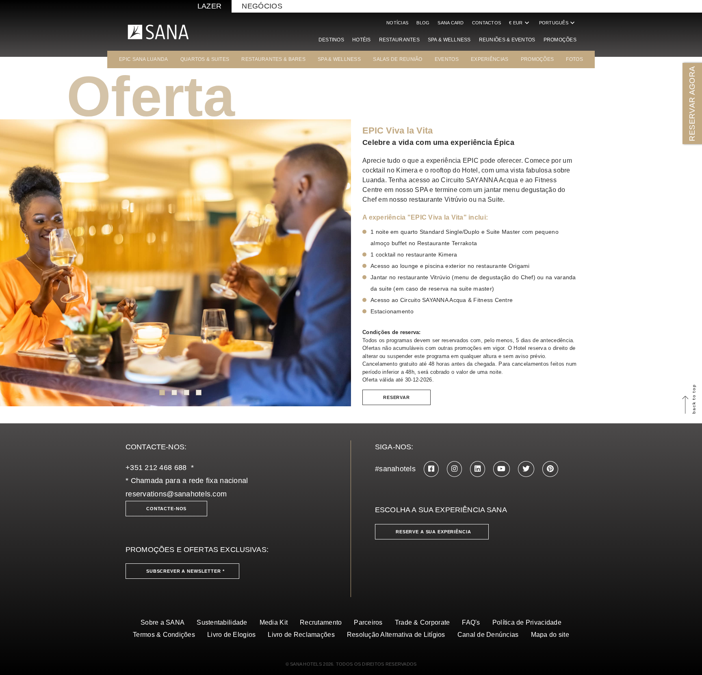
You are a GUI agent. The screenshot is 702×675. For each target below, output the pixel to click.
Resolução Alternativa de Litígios (396, 634)
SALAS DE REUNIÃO (397, 59)
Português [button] (557, 23)
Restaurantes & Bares (273, 59)
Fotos (574, 59)
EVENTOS (447, 59)
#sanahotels (395, 469)
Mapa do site (550, 634)
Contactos (486, 22)
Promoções (560, 40)
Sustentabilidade (222, 622)
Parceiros (368, 622)
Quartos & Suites (204, 59)
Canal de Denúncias (488, 634)
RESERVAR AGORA (692, 103)
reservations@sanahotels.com (176, 494)
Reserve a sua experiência (433, 531)
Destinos (331, 40)
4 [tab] (199, 392)
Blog (422, 22)
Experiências (489, 59)
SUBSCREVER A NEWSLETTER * (185, 571)
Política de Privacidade (526, 622)
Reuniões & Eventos (507, 40)
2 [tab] (174, 392)
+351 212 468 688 (156, 468)
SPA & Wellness (449, 40)
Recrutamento (321, 622)
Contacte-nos (166, 508)
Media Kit (274, 622)
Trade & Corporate (422, 622)
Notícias (397, 22)
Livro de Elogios (231, 634)
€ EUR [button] (520, 23)
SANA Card (451, 22)
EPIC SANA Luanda (143, 59)
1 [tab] (162, 392)
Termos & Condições (164, 634)
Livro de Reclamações (301, 634)
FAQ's (471, 622)
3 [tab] (186, 392)
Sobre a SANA (162, 622)
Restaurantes (399, 40)
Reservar (396, 397)
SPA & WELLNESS (339, 59)
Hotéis (361, 40)
